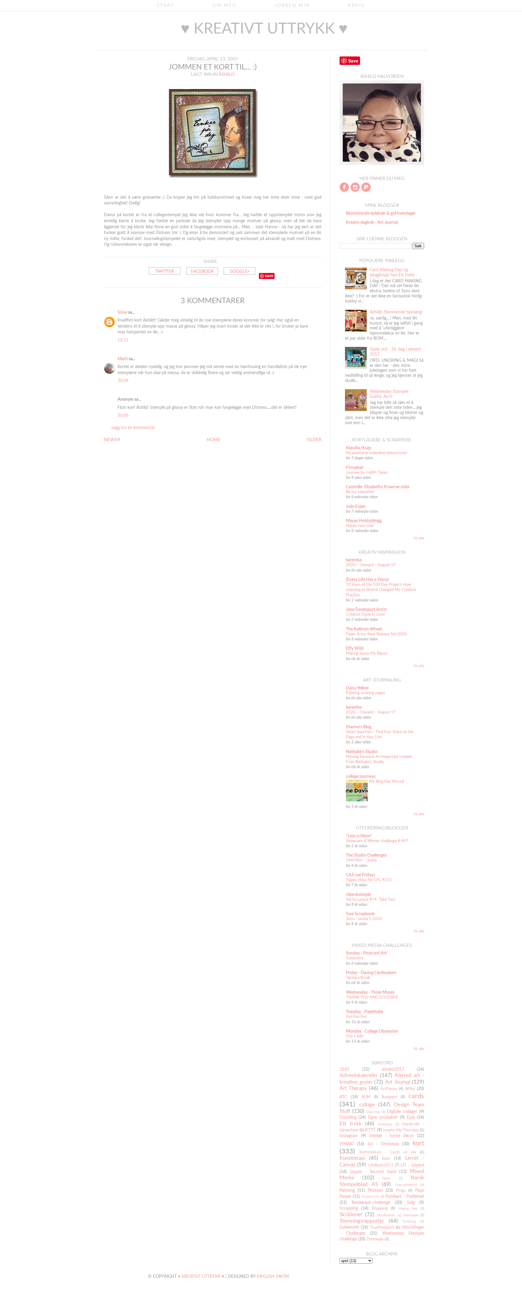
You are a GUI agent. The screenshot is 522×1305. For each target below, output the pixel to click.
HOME (214, 440)
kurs (386, 1158)
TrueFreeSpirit (382, 1227)
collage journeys (360, 776)
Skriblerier (351, 1214)
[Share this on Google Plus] (239, 276)
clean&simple (358, 895)
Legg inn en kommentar (133, 428)
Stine (122, 312)
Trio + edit (354, 1036)
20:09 (123, 381)
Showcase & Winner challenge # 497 (377, 841)
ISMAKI (347, 1144)
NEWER (112, 440)
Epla (411, 1117)
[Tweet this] (165, 276)
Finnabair (355, 468)
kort (418, 1143)
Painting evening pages (365, 693)
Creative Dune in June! (365, 614)
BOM (366, 1097)
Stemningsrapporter (362, 1220)
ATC (343, 1097)
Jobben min (292, 6)
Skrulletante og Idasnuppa (397, 1215)
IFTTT (370, 1130)
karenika (354, 560)
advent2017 (393, 1069)
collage (367, 1104)
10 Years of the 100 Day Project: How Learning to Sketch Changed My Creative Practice (381, 589)
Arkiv (356, 6)
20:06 (123, 415)
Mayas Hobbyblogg (364, 521)
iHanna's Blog (358, 727)
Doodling (348, 1117)
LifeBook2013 (380, 1165)
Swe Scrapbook (360, 914)
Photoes (375, 1190)
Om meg (224, 6)
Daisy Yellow (357, 688)
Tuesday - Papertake (364, 1012)
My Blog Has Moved (386, 781)
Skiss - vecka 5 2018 (364, 919)
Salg (410, 1203)
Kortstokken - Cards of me (387, 1152)
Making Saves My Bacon (366, 653)
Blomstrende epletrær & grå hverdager (381, 213)
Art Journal (397, 1082)
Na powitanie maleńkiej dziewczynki (376, 453)
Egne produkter (383, 1117)
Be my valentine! (360, 492)
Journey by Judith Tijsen (367, 472)
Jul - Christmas (383, 1144)
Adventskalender (359, 1075)
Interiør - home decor (391, 1136)
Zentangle (375, 1239)
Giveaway (385, 1124)
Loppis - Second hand (373, 1172)
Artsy (410, 1089)
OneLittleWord (406, 1185)
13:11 (123, 340)
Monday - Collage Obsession (372, 1031)
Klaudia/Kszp (358, 448)
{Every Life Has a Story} (367, 580)
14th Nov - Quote (361, 860)
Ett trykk (351, 1123)
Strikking (409, 1221)
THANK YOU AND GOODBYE (372, 997)
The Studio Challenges (366, 855)
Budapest (390, 1097)
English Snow (273, 1277)
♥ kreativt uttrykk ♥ (264, 29)
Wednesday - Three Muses (370, 992)
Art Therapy (353, 1088)
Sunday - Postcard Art (366, 953)
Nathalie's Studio (362, 752)
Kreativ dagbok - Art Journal (372, 222)
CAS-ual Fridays (360, 875)
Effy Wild (354, 648)
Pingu (401, 1190)
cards (416, 1096)
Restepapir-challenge (371, 1203)
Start (166, 6)
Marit (123, 359)
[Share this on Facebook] (202, 276)
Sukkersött (349, 1227)
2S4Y (345, 1069)
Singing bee (407, 1208)
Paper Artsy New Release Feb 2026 (376, 634)
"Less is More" (359, 836)
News (386, 1178)
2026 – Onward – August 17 (371, 565)
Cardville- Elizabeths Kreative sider (378, 487)
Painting (347, 1190)
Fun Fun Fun (356, 1017)
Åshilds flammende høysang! (396, 312)
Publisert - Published (404, 1196)
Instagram (349, 1136)
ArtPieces (388, 1089)
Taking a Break (358, 978)
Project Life (370, 1196)
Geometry (355, 958)
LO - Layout (412, 1165)
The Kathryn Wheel (364, 629)
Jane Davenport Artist (366, 610)
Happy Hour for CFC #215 (369, 880)
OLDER (314, 440)
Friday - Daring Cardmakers (371, 973)
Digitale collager (402, 1112)
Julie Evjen (356, 507)
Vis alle (419, 538)
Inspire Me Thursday (401, 1130)
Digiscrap (373, 1112)
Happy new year (360, 526)
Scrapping (349, 1208)
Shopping (380, 1208)
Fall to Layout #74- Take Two (370, 899)
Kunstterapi (352, 1158)
